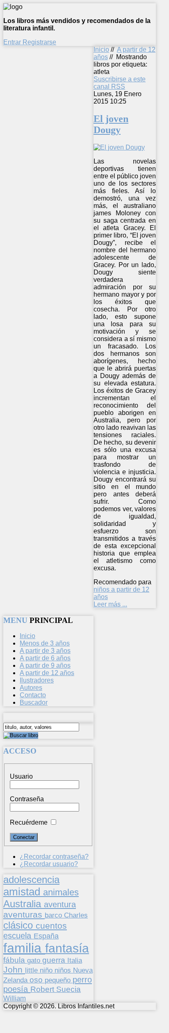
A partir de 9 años (45, 665)
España (46, 936)
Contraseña (27, 799)
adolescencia (31, 879)
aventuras (24, 914)
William (14, 998)
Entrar (13, 42)
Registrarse (39, 42)
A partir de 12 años (47, 672)
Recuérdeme (29, 822)
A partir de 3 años (45, 650)
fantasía (67, 948)
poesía (16, 989)
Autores (31, 687)
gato (34, 960)
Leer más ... (110, 604)
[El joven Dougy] (119, 147)
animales (61, 892)
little (32, 970)
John (14, 969)
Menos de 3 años (45, 643)
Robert (43, 989)
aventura (60, 904)
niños (64, 970)
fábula (15, 960)
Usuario (21, 776)
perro (82, 979)
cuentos (51, 925)
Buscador (34, 702)
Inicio (101, 49)
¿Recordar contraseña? (54, 856)
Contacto (33, 695)
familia (24, 948)
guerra (54, 960)
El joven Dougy (111, 124)
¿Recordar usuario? (49, 863)
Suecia (68, 989)
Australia (23, 903)
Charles (76, 915)
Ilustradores (37, 680)
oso (37, 979)
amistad (23, 891)
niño (47, 970)
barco (54, 915)
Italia (74, 960)
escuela (18, 935)
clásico (19, 925)
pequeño (59, 980)
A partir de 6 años (45, 658)
